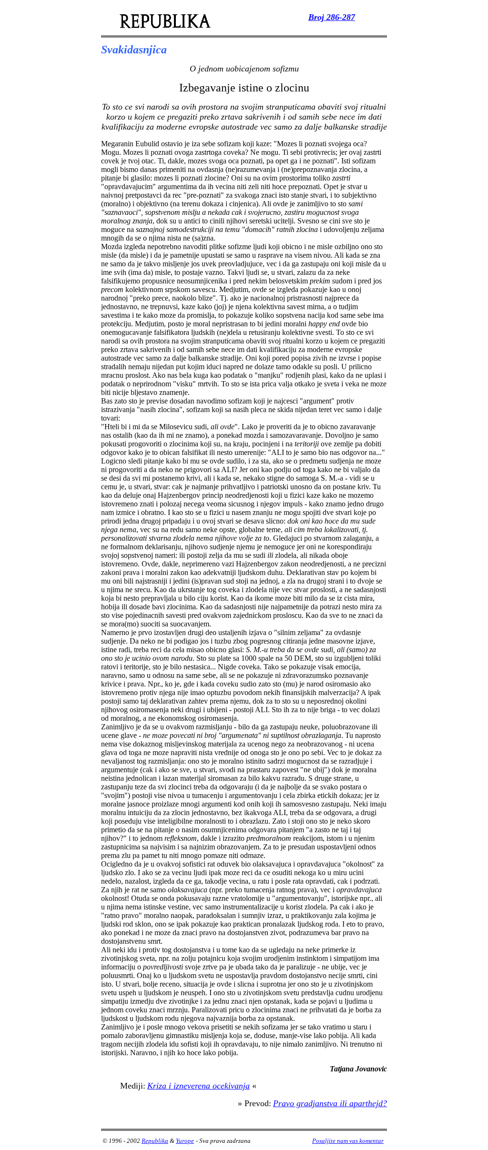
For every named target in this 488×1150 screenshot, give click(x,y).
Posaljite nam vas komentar (348, 1140)
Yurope (185, 1140)
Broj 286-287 (331, 17)
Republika (155, 1140)
